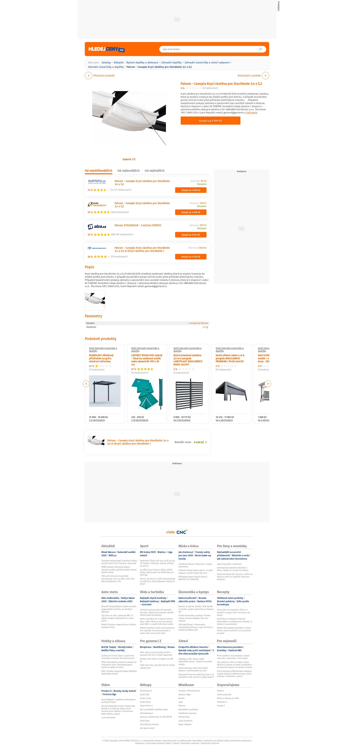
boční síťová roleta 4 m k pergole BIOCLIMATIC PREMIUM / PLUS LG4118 (230, 358)
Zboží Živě (144, 694)
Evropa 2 (221, 705)
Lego (180, 701)
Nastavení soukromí (190, 743)
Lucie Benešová (108, 717)
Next (268, 383)
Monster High (184, 694)
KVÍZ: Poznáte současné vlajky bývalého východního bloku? (119, 672)
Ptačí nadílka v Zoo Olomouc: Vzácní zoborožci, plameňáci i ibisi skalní (233, 657)
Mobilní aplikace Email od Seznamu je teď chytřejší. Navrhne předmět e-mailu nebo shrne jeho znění (157, 630)
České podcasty (224, 694)
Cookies (175, 743)
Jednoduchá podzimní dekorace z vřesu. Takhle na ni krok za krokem (232, 569)
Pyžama (181, 705)
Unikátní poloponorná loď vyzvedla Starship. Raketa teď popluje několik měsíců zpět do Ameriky (156, 612)
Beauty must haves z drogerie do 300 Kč (156, 660)
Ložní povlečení (185, 720)
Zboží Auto (145, 720)
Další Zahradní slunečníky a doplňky (103, 350)
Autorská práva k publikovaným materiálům (182, 740)
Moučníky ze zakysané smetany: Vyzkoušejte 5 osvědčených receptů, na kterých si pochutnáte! (234, 621)
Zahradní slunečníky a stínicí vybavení (207, 62)
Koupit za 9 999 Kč (210, 121)
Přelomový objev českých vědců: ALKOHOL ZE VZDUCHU (192, 578)
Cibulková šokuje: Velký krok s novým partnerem (195, 565)
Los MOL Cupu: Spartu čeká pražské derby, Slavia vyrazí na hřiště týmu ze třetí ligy (156, 572)
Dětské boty (183, 716)
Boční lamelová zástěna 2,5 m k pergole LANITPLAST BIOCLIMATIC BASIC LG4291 (188, 359)
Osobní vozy (145, 698)
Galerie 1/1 (129, 159)
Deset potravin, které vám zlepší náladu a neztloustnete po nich (193, 669)
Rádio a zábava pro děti (228, 698)
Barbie (181, 698)
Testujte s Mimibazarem (189, 690)
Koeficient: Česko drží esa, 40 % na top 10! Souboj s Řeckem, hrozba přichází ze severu (157, 563)
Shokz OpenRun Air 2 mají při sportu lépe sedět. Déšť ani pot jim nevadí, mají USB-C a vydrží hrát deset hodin (156, 621)
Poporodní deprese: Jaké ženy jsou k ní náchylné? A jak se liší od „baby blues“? (196, 675)
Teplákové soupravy (187, 713)
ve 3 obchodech (181, 420)
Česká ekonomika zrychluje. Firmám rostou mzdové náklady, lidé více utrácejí (194, 618)
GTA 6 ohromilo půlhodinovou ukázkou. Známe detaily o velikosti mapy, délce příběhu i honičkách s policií (234, 674)
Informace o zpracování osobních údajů (153, 743)
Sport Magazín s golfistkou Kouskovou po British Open (118, 701)
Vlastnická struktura (210, 743)
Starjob (220, 690)
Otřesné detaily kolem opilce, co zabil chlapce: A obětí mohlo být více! (195, 571)
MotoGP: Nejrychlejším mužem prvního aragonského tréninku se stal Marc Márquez (118, 609)
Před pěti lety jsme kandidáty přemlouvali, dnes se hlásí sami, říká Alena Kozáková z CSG (117, 578)
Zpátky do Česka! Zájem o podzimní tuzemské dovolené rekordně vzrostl (117, 657)
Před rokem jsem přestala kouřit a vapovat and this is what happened (156, 653)
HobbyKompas (146, 713)
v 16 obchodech (139, 420)
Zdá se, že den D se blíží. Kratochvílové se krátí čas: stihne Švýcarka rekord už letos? (157, 581)
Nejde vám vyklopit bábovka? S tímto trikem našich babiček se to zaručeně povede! (234, 630)
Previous (86, 383)
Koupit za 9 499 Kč (191, 256)
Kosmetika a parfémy (188, 709)
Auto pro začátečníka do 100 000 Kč (156, 716)
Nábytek (119, 62)
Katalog (106, 62)
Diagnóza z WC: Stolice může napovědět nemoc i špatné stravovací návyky (195, 661)
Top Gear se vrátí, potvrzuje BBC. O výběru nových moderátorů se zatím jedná (117, 618)
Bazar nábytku (185, 724)
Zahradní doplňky (171, 62)
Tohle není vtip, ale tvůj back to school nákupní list (157, 666)
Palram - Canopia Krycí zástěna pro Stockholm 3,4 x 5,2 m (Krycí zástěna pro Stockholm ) (142, 249)
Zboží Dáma (145, 701)
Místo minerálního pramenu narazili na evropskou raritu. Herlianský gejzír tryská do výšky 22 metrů (118, 665)
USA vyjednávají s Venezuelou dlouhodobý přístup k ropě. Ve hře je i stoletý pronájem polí (195, 627)
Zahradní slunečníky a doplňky (106, 67)
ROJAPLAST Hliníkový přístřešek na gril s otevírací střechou (101, 358)
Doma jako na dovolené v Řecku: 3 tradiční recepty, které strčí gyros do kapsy (233, 612)
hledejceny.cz (146, 690)
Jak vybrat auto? (147, 728)
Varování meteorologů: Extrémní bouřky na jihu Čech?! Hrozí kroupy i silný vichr (119, 562)
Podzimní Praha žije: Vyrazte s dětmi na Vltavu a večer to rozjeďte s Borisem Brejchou (235, 577)
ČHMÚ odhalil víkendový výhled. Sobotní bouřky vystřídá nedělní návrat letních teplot (119, 569)
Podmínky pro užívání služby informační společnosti (227, 740)
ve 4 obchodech (224, 420)
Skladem (201, 184)
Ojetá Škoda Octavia (149, 724)
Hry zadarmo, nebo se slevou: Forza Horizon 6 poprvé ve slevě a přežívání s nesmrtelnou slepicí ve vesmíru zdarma (234, 665)
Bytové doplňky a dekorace (142, 62)
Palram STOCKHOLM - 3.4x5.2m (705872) (138, 225)
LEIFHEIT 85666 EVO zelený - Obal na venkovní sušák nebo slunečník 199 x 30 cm (146, 359)
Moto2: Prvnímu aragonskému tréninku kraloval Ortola (118, 626)
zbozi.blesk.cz (146, 705)
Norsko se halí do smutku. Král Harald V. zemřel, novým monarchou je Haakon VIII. (196, 609)
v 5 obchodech (97, 420)
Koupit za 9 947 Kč (191, 234)
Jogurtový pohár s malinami (229, 563)
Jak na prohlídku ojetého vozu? (154, 709)
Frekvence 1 (222, 701)
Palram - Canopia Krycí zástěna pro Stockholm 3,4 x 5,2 (221, 83)
